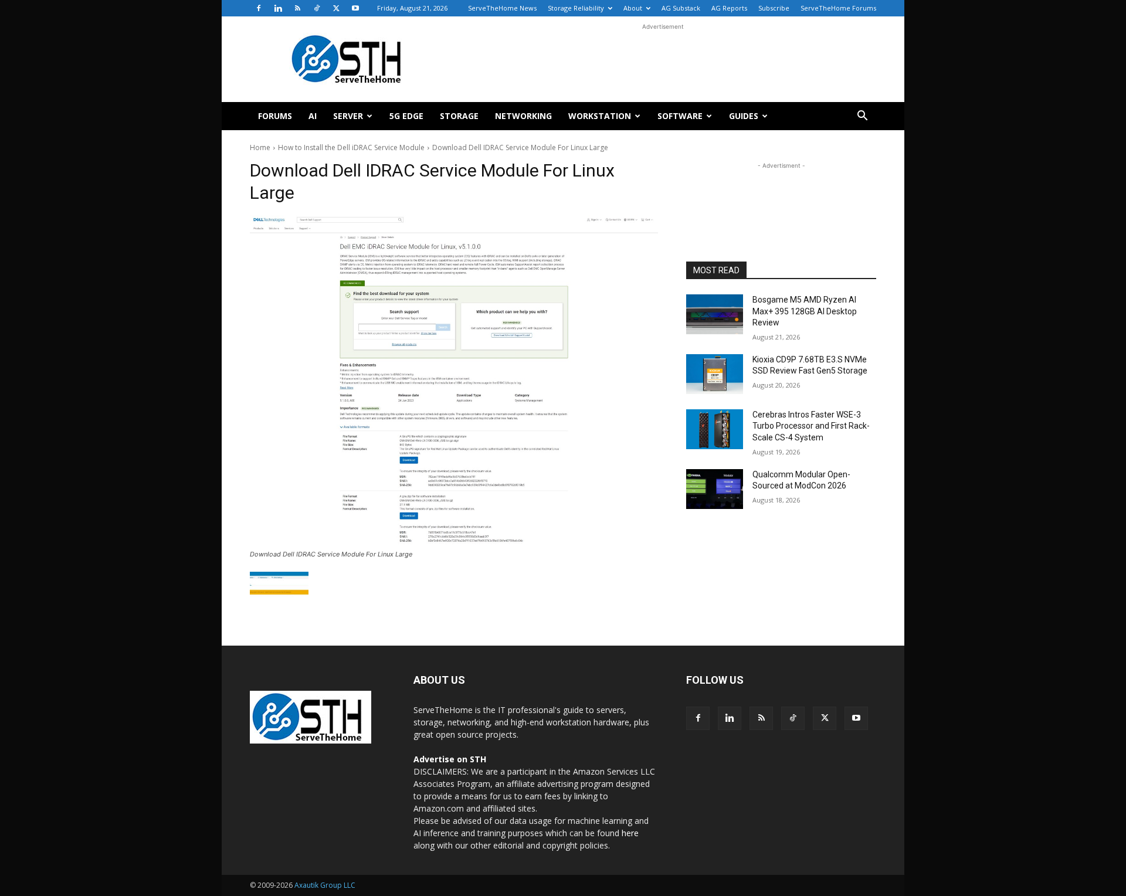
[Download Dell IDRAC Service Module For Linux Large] (454, 380)
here (630, 833)
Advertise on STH (449, 759)
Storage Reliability (576, 8)
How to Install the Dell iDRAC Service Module (351, 147)
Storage (459, 115)
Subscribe (773, 8)
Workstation (599, 115)
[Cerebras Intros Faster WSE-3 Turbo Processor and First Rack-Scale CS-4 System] (714, 429)
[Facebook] (258, 8)
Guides (743, 115)
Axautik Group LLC (324, 885)
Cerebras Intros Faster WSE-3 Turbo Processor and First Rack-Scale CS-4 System (811, 426)
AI (312, 115)
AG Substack (681, 8)
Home (260, 147)
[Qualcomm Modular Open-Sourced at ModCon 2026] (714, 489)
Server (348, 115)
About (632, 8)
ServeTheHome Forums (838, 8)
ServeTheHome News (502, 8)
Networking (523, 115)
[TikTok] (316, 8)
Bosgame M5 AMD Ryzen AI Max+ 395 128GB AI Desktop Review (804, 311)
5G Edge (406, 115)
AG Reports (729, 8)
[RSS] (297, 8)
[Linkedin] (278, 8)
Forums (275, 115)
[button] (862, 117)
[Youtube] (355, 8)
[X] (336, 8)
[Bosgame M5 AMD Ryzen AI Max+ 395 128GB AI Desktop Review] (714, 314)
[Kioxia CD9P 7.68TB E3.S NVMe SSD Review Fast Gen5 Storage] (714, 374)
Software (680, 115)
